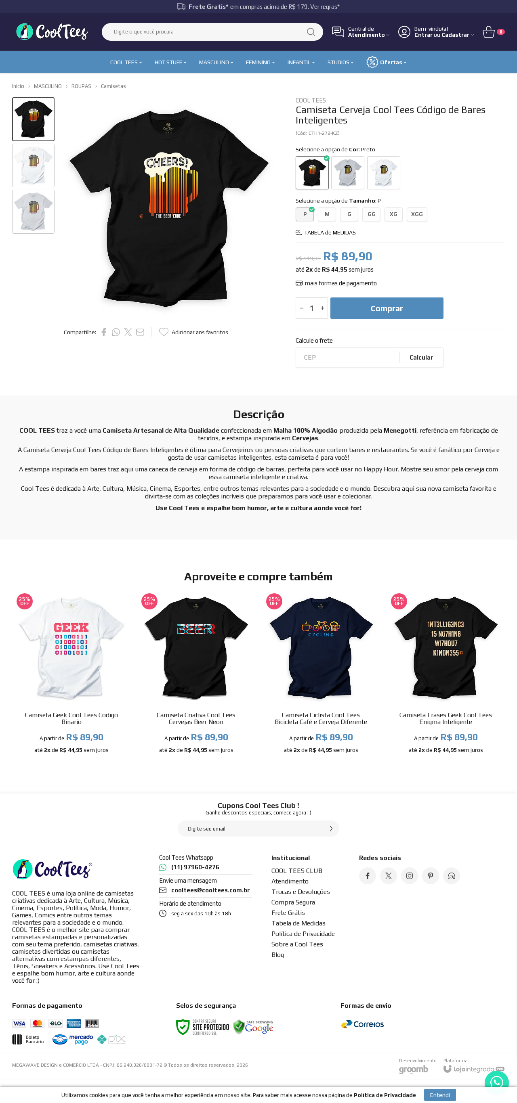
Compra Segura (293, 902)
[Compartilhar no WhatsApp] (116, 332)
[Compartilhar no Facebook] (104, 332)
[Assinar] (331, 828)
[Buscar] (311, 32)
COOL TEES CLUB (296, 871)
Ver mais (71, 713)
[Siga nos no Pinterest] (430, 875)
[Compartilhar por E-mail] (140, 332)
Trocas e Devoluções (300, 892)
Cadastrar (455, 35)
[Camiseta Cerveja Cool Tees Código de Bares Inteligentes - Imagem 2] (33, 165)
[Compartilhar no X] (128, 332)
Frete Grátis (288, 913)
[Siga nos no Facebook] (367, 875)
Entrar (423, 35)
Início (18, 86)
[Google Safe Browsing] (253, 1026)
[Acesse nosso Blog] (451, 875)
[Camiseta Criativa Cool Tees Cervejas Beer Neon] (196, 674)
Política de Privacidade (303, 934)
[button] (33, 119)
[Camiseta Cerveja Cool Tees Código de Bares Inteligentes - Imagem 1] (33, 119)
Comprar (387, 308)
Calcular (421, 357)
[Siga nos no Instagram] (409, 875)
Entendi (440, 1095)
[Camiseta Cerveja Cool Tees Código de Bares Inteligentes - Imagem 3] (33, 211)
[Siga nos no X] (388, 875)
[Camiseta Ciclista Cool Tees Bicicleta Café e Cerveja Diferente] (321, 674)
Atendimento (290, 881)
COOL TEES (311, 100)
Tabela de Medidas (298, 923)
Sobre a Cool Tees (297, 944)
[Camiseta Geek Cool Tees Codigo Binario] (71, 674)
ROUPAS (81, 86)
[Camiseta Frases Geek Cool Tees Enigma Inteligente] (445, 674)
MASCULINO (48, 86)
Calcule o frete (314, 340)
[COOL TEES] (52, 32)
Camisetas (113, 86)
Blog (277, 955)
